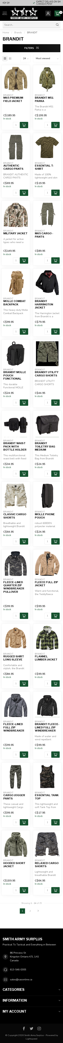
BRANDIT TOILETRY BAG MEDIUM (45, 446)
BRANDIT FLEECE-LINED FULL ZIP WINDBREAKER (47, 727)
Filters (29, 48)
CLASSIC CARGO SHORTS (14, 516)
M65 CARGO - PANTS (44, 235)
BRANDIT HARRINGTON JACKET (44, 304)
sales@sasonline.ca (21, 979)
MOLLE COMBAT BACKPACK (14, 303)
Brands (18, 32)
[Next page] (38, 911)
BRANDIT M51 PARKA (44, 99)
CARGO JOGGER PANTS (14, 797)
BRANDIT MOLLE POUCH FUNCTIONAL (14, 375)
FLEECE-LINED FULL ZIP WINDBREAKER (13, 727)
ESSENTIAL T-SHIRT (44, 167)
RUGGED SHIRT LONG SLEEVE (13, 658)
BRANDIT (32, 32)
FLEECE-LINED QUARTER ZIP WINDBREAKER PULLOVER (13, 587)
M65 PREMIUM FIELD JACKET (13, 99)
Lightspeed (31, 1038)
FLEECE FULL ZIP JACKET (46, 584)
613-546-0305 (18, 969)
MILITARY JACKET (15, 233)
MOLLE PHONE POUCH (45, 516)
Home (6, 32)
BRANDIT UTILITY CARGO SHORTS (47, 374)
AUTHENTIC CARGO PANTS (13, 167)
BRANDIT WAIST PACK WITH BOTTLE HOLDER (14, 446)
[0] (57, 13)
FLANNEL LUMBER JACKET (46, 658)
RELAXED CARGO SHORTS (47, 865)
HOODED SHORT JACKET (14, 865)
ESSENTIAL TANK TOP (47, 797)
